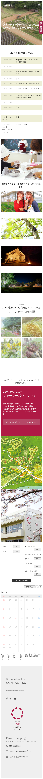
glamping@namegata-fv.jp (20, 751)
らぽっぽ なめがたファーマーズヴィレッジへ (21, 422)
